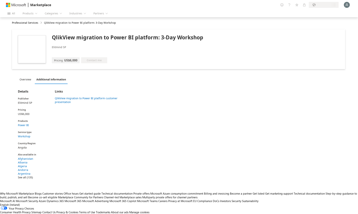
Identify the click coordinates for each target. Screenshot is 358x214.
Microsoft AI (7, 201)
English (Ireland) (10, 205)
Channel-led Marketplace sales (123, 197)
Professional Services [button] (25, 22)
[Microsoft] (16, 5)
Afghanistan (25, 158)
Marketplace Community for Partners (80, 197)
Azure (42, 201)
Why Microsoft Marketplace (17, 193)
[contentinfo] (41, 22)
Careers (162, 201)
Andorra (23, 170)
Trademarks (103, 212)
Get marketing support (279, 193)
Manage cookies (139, 212)
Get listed (258, 193)
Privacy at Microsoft (180, 201)
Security (236, 201)
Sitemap (36, 212)
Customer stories (52, 193)
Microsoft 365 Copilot (122, 201)
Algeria (22, 166)
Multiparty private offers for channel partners (169, 197)
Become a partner (241, 193)
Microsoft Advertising (95, 201)
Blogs (38, 193)
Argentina (24, 173)
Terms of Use (87, 212)
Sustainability (250, 201)
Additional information (51, 79)
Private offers (141, 193)
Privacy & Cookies (67, 212)
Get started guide (90, 193)
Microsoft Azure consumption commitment (177, 193)
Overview (25, 79)
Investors (225, 201)
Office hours (71, 193)
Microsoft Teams (147, 201)
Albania (22, 162)
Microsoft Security (27, 201)
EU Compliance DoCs (206, 201)
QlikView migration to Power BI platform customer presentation (86, 100)
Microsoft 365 (73, 201)
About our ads (119, 212)
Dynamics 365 (55, 201)
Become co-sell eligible (42, 197)
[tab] (26, 79)
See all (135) (25, 177)
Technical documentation (117, 193)
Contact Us (49, 212)
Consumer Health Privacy (15, 212)
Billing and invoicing (216, 193)
